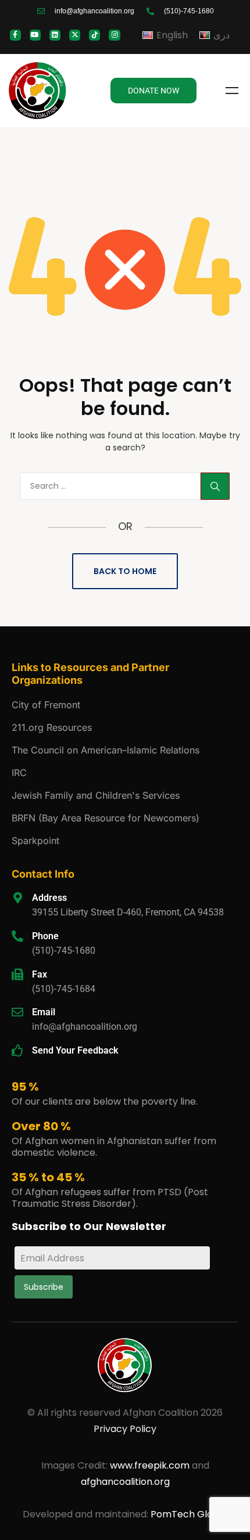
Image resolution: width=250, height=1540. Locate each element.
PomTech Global (189, 1514)
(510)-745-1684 (63, 988)
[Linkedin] (54, 35)
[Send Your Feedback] (17, 1050)
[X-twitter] (74, 35)
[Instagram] (114, 35)
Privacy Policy (125, 1429)
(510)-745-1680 (63, 950)
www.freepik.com (151, 1465)
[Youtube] (35, 35)
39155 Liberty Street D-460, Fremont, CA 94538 (128, 912)
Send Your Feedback (75, 1050)
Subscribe (43, 1287)
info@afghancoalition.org (84, 1026)
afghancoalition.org (125, 1481)
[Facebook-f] (15, 35)
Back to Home (125, 571)
